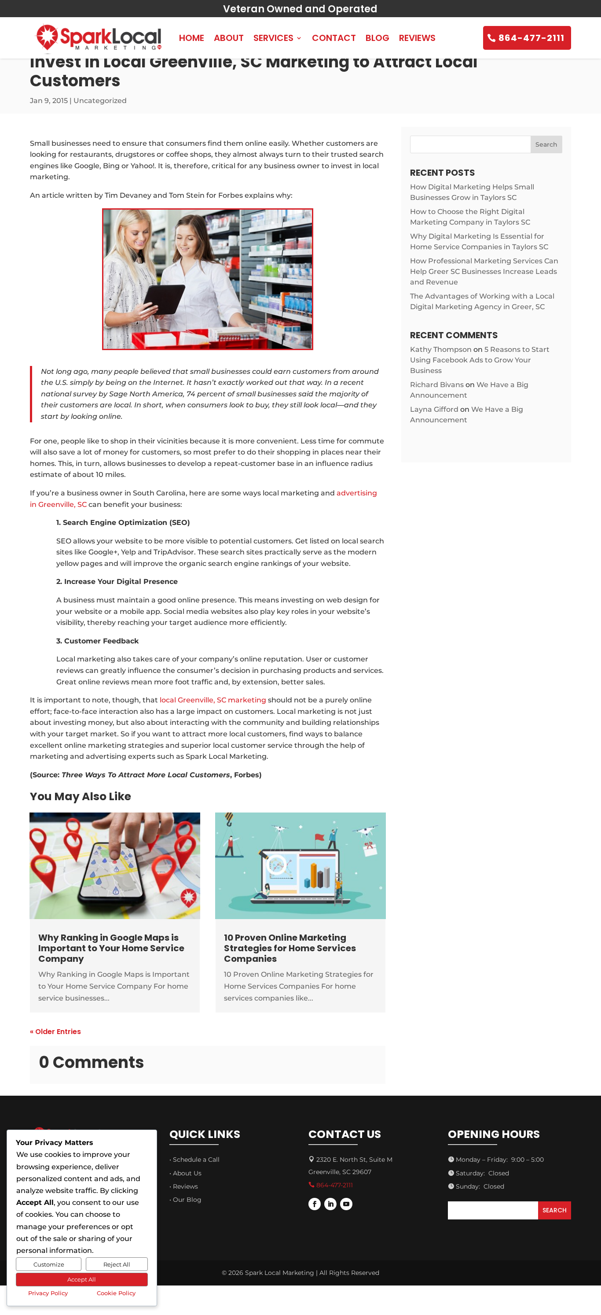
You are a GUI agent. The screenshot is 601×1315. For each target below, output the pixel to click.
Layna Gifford (434, 409)
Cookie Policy (116, 1293)
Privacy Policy (48, 1293)
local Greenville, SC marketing (213, 700)
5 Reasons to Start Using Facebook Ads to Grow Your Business (480, 360)
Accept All (81, 1279)
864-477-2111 (531, 38)
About (229, 38)
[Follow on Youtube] (346, 1204)
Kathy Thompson (441, 349)
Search (546, 144)
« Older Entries (55, 1032)
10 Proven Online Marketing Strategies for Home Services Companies (290, 948)
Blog (377, 38)
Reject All (116, 1264)
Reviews (417, 38)
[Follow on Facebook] (314, 1204)
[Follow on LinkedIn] (330, 1204)
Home (191, 38)
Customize (48, 1264)
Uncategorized (100, 100)
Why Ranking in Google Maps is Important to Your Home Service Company (111, 948)
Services (273, 38)
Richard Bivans (437, 384)
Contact (334, 38)
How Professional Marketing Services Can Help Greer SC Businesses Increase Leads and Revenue (484, 271)
